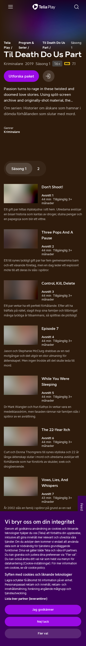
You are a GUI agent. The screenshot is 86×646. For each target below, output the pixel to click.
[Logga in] (48, 76)
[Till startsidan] (43, 7)
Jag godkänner (43, 609)
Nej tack (43, 621)
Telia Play (7, 45)
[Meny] (10, 7)
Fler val (43, 633)
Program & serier (26, 45)
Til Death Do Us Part (54, 45)
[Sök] (76, 7)
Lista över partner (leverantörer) (26, 598)
